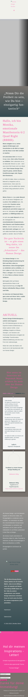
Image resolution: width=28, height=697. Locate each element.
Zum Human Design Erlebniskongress (14, 357)
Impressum (7, 609)
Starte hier (14, 307)
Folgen (17, 571)
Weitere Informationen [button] (9, 393)
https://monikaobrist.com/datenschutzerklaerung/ (14, 695)
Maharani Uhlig (14, 474)
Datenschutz (7, 616)
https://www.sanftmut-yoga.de (14, 488)
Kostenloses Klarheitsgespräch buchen (12, 76)
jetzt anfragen (14, 15)
